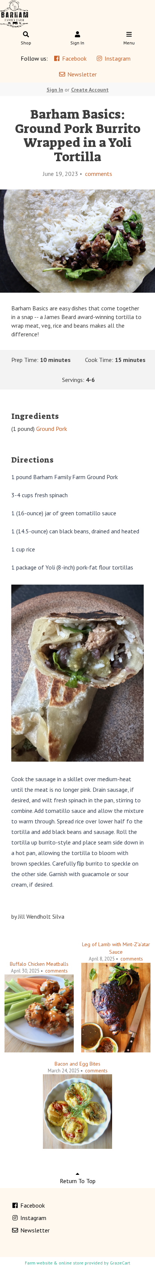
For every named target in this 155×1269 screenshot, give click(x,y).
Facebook (74, 58)
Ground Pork (51, 428)
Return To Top (78, 1181)
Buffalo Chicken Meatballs (39, 964)
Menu (129, 43)
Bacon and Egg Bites (77, 1063)
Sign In (77, 43)
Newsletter (81, 74)
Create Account (90, 89)
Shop (26, 43)
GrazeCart (120, 1263)
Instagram (117, 58)
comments (98, 173)
